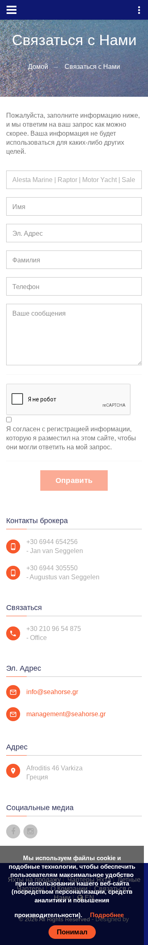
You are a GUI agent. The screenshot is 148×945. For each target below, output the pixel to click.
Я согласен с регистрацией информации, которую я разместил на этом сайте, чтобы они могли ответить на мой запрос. (71, 438)
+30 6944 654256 (52, 541)
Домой (38, 66)
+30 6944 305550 (52, 568)
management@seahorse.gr (66, 713)
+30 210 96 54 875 (53, 628)
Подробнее (107, 914)
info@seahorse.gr (52, 691)
